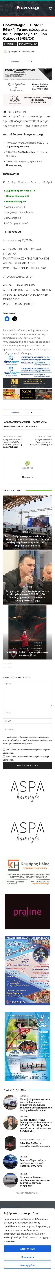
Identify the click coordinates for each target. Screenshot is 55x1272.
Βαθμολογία (40, 422)
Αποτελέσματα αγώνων (17, 422)
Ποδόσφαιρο (28, 44)
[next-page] (10, 665)
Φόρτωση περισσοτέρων (26, 1193)
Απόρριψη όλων (27, 1265)
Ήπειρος (23, 1157)
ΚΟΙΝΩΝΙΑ (27, 532)
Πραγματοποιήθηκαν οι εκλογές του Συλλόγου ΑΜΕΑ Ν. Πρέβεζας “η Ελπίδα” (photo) (12, 443)
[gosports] (5, 51)
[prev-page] (5, 665)
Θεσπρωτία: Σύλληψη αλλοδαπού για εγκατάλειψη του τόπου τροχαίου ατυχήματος (35, 1181)
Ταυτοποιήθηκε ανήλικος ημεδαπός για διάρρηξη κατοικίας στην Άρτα (33, 1163)
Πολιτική (27, 587)
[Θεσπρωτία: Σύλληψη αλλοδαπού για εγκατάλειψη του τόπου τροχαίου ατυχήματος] (10, 1180)
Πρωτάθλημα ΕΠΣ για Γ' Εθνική (20, 426)
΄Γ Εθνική (10, 44)
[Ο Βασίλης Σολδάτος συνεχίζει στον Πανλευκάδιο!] (27, 632)
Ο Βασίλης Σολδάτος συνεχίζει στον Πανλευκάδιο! (27, 654)
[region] (27, 1240)
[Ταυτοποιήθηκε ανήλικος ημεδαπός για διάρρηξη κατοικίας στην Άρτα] (10, 1161)
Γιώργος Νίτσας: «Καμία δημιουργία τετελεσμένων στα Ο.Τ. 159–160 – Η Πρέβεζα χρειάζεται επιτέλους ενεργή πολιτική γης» (28, 596)
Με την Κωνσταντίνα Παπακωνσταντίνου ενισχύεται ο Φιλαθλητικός (41, 442)
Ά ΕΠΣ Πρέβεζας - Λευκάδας (27, 648)
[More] (39, 61)
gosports (15, 51)
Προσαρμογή (27, 1257)
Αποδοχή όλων (27, 1249)
